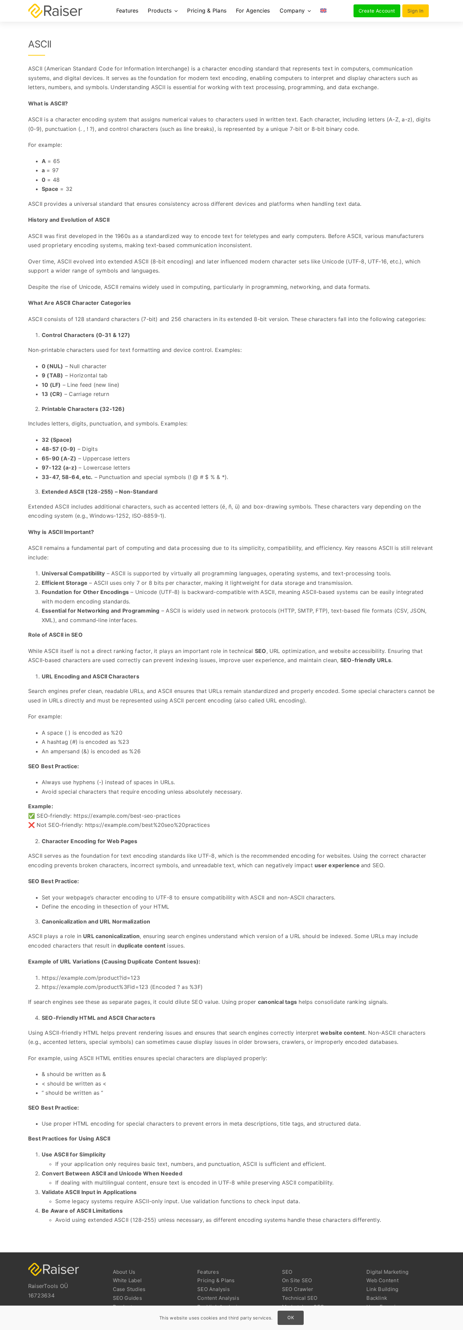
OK (290, 1317)
